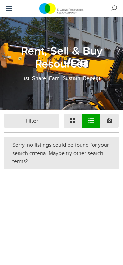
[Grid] (73, 121)
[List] (91, 121)
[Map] (109, 121)
